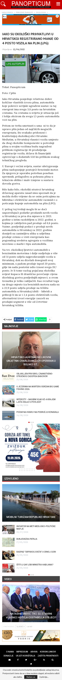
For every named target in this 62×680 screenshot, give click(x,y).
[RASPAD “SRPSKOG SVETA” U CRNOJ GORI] (8, 555)
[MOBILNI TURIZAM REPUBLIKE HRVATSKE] (31, 503)
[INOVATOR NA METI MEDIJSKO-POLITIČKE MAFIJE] (8, 529)
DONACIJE (8, 656)
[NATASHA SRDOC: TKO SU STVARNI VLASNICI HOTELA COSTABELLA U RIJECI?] (31, 603)
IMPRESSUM (22, 652)
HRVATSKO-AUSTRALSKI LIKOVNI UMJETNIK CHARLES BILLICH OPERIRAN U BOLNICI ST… (31, 361)
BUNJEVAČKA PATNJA (26, 539)
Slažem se (30, 677)
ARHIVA (33, 652)
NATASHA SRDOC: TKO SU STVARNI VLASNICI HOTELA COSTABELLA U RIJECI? (31, 615)
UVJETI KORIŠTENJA (25, 656)
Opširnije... (44, 677)
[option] (31, 376)
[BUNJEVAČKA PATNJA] (8, 542)
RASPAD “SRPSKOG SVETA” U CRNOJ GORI (36, 552)
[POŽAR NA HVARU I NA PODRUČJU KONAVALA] (8, 415)
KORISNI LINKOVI (48, 652)
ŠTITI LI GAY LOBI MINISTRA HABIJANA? (34, 565)
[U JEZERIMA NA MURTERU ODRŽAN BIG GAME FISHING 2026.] (8, 389)
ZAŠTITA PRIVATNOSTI (48, 656)
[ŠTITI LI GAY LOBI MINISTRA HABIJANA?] (8, 568)
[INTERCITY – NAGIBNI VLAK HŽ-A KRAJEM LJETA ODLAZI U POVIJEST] (8, 402)
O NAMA (10, 652)
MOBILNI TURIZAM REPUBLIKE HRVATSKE (31, 516)
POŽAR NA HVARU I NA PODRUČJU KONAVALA (37, 412)
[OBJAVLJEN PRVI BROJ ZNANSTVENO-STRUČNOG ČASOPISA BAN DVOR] (8, 377)
